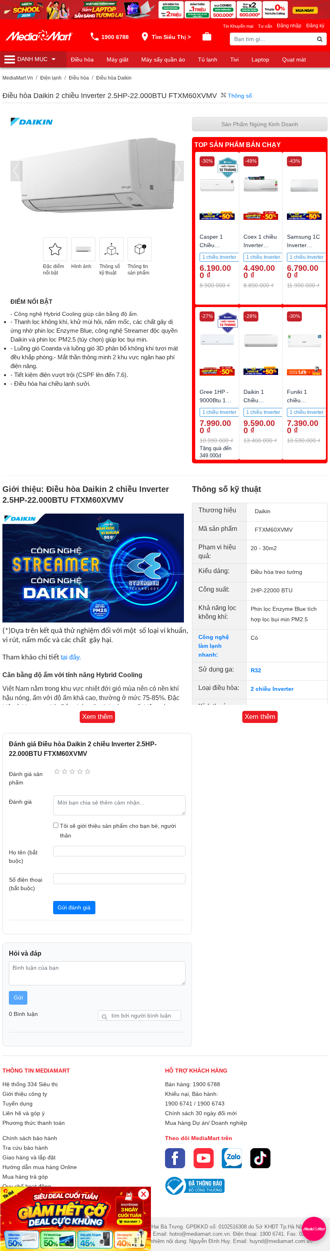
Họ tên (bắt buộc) (23, 856)
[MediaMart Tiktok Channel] (260, 1158)
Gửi (18, 997)
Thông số (239, 95)
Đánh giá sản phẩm (26, 778)
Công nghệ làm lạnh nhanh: (213, 646)
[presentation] (16, 171)
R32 (256, 670)
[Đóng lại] (143, 1194)
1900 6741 (178, 1103)
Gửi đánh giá (74, 907)
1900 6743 (211, 1103)
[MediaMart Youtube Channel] (204, 1158)
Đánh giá (20, 802)
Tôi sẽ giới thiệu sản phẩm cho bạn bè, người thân (118, 831)
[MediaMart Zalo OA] (232, 1158)
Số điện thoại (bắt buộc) (25, 883)
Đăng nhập (289, 26)
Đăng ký (315, 26)
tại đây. (71, 657)
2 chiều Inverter (272, 689)
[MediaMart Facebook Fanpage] (175, 1158)
